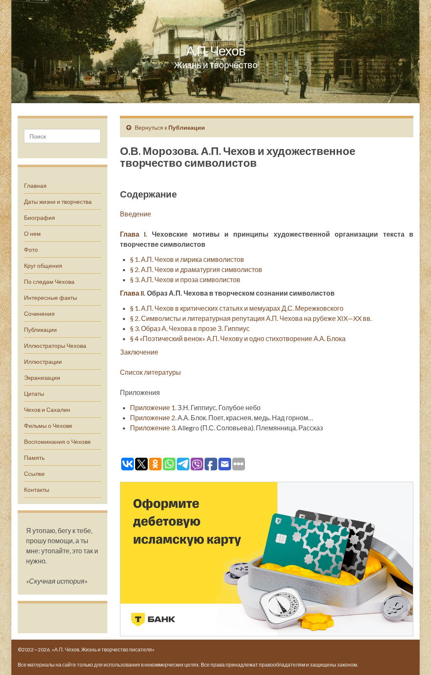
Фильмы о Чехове (48, 425)
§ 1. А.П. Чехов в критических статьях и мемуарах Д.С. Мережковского (236, 308)
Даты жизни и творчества (58, 201)
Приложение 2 (152, 418)
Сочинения (39, 313)
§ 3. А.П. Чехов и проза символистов (185, 279)
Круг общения (43, 265)
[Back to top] (412, 656)
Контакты (36, 489)
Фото (31, 249)
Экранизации (42, 377)
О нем (32, 233)
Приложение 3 (152, 428)
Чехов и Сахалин (47, 409)
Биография (39, 217)
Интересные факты (50, 297)
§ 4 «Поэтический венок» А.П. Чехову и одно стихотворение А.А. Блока (238, 338)
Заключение (139, 352)
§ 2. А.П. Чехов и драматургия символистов (196, 269)
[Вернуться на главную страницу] (215, 51)
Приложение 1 (152, 407)
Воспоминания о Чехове (57, 441)
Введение (135, 214)
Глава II (132, 293)
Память (34, 457)
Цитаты (34, 393)
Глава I (133, 234)
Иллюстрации (43, 361)
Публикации (40, 329)
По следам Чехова (49, 281)
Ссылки (34, 473)
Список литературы (150, 372)
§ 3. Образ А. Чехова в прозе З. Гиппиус (190, 328)
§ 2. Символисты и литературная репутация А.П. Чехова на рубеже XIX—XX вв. (251, 318)
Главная (35, 185)
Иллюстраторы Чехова (55, 345)
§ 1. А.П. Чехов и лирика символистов (187, 259)
